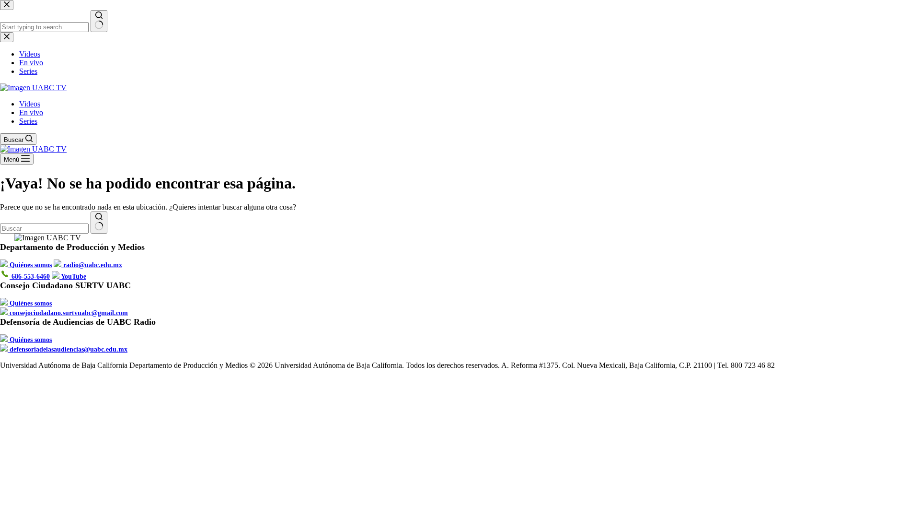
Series (28, 121)
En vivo (31, 112)
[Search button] (99, 223)
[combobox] (44, 229)
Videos (29, 104)
